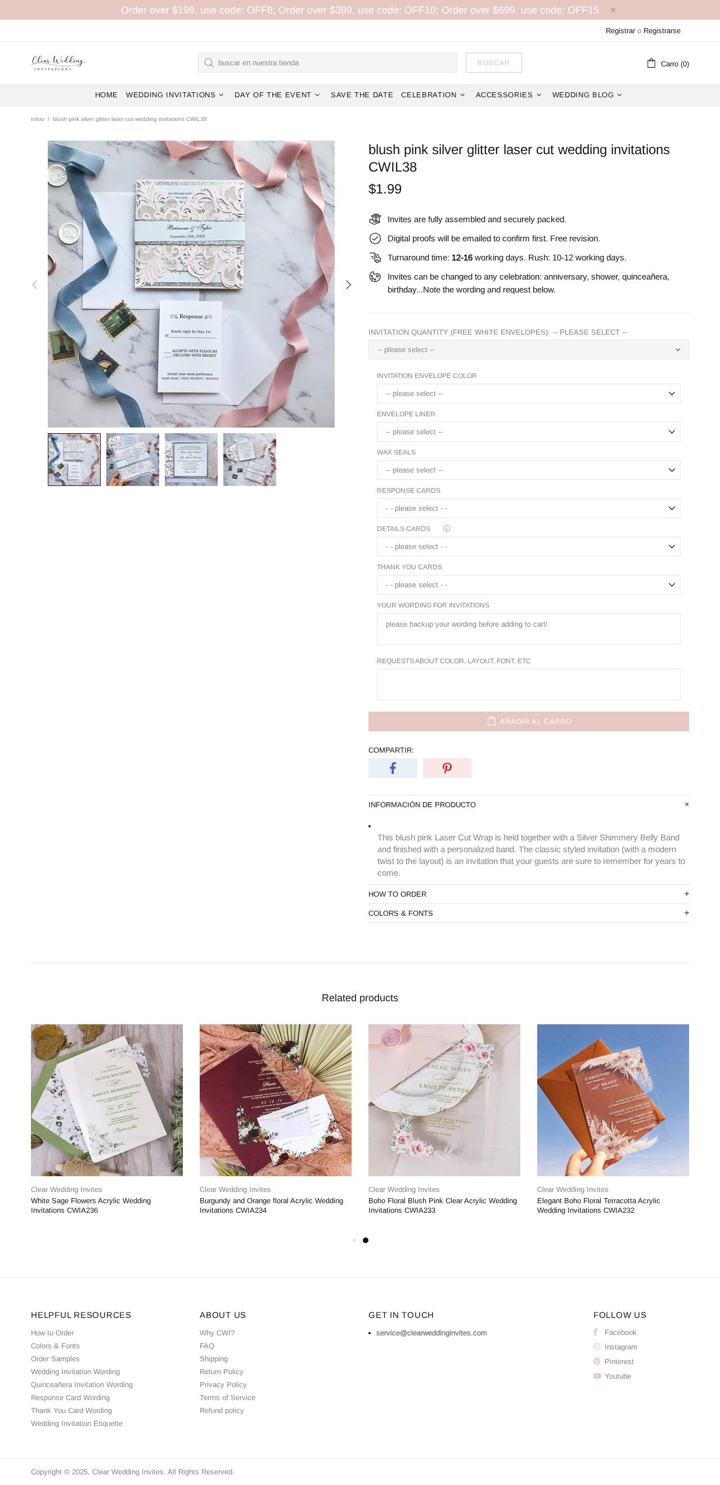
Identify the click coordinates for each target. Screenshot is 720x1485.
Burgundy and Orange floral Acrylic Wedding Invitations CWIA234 (271, 1205)
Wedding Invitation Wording (75, 1371)
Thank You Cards (409, 567)
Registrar (620, 30)
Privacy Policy (223, 1384)
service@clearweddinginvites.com (431, 1333)
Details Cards (403, 529)
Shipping (214, 1358)
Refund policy (222, 1410)
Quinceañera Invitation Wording (82, 1384)
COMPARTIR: (391, 750)
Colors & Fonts (55, 1346)
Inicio (37, 119)
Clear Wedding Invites (59, 62)
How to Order (52, 1333)
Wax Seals (396, 452)
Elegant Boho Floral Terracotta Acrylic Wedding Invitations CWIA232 (598, 1205)
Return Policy (222, 1371)
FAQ (207, 1346)
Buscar (494, 62)
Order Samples (55, 1358)
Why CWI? (217, 1333)
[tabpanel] (444, 1129)
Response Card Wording (70, 1397)
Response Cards (408, 490)
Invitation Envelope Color (427, 376)
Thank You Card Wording (71, 1410)
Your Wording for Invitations (433, 605)
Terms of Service (227, 1397)
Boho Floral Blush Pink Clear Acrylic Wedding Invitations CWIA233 (442, 1205)
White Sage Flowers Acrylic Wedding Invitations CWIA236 (91, 1205)
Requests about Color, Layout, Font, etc (454, 661)
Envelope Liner (406, 414)
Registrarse (662, 30)
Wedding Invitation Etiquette (77, 1423)
